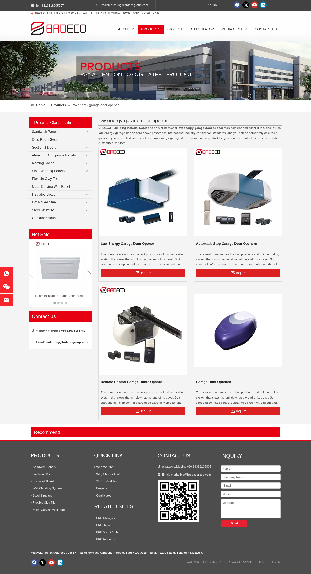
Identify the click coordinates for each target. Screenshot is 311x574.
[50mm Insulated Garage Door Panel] (60, 266)
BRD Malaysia (105, 518)
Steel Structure (43, 210)
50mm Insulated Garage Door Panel (59, 295)
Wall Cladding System (47, 488)
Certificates (103, 495)
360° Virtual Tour (107, 481)
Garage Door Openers (213, 382)
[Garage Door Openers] (238, 330)
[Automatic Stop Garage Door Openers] (238, 192)
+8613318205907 (52, 5)
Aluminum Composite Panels (54, 155)
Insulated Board (44, 194)
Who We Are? (105, 467)
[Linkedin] (263, 4)
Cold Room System (46, 139)
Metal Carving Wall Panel (51, 186)
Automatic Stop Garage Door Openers (226, 244)
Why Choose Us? (108, 474)
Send (234, 523)
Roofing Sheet (43, 163)
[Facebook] (237, 4)
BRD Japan (103, 525)
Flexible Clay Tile (45, 179)
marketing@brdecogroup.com (128, 5)
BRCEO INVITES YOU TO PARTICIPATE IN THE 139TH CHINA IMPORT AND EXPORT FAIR (97, 13)
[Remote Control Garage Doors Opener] (143, 330)
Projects (101, 488)
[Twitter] (245, 4)
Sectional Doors (44, 147)
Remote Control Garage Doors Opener (131, 382)
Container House (45, 218)
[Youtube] (254, 4)
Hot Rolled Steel (44, 202)
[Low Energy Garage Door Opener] (143, 192)
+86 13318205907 (199, 466)
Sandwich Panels (45, 132)
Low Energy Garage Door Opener (127, 244)
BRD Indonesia (106, 539)
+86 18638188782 (73, 330)
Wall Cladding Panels (48, 171)
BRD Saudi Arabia (108, 532)
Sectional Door (42, 474)
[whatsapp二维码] (178, 501)
